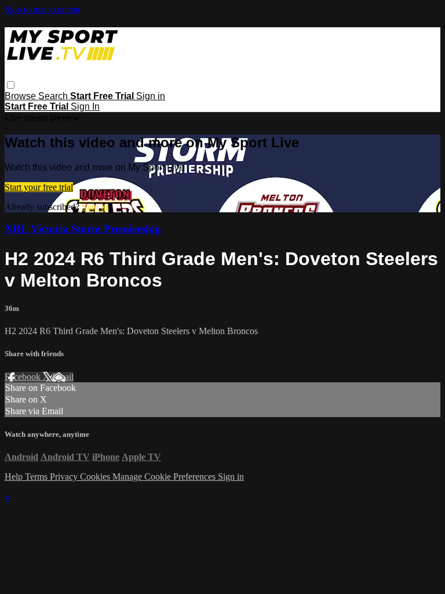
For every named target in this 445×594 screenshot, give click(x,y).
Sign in (150, 96)
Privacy (65, 476)
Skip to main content (42, 10)
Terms (37, 476)
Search (54, 96)
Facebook (24, 377)
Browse (21, 96)
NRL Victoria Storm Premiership (83, 229)
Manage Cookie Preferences (165, 476)
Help (15, 476)
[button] (10, 85)
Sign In (85, 106)
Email (63, 377)
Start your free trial (39, 187)
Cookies (96, 476)
